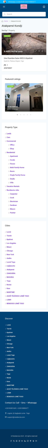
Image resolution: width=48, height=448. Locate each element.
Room (12, 171)
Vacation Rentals (13, 186)
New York (10, 255)
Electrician (14, 201)
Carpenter (13, 194)
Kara (8, 288)
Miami (9, 247)
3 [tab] (25, 116)
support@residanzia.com (16, 417)
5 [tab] (32, 116)
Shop (12, 149)
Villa (11, 183)
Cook (12, 198)
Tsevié (9, 236)
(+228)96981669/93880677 (26, 2)
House (12, 164)
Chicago (10, 251)
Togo (9, 281)
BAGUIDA (10, 277)
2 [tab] (22, 116)
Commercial (11, 141)
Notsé (9, 285)
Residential (11, 152)
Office (12, 145)
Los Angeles (11, 243)
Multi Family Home (17, 168)
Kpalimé (10, 239)
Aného (9, 258)
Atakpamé (10, 270)
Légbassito (11, 266)
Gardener (13, 205)
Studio (12, 179)
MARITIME (11, 292)
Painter (12, 213)
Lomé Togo (11, 262)
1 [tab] (18, 116)
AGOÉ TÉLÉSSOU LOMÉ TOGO (18, 296)
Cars (8, 137)
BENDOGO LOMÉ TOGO (15, 304)
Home (6, 21)
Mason (12, 209)
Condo (12, 160)
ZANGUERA (11, 273)
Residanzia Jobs (13, 190)
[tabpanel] (24, 97)
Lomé (9, 232)
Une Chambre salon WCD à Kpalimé (18, 58)
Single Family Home (17, 175)
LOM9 (9, 300)
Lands (9, 134)
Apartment (14, 156)
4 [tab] (28, 116)
